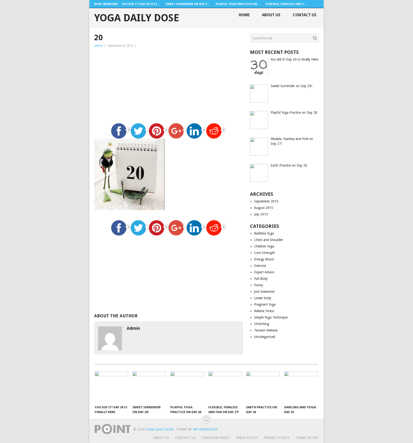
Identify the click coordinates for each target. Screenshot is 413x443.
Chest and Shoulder (268, 240)
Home (244, 15)
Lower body (262, 298)
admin (98, 45)
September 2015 (266, 201)
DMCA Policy (247, 438)
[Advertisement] (168, 84)
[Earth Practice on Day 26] (263, 387)
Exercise (260, 266)
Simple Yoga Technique (271, 317)
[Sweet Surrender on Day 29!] (149, 387)
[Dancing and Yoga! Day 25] (301, 387)
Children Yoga (264, 246)
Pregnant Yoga (265, 304)
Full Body (261, 278)
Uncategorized (264, 337)
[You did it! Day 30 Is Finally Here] (111, 387)
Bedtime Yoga (264, 233)
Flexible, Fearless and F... (286, 4)
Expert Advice (264, 272)
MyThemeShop (205, 429)
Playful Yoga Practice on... (237, 4)
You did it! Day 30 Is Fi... (140, 4)
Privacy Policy (276, 438)
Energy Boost (264, 259)
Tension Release (265, 330)
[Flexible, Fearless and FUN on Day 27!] (225, 387)
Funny (258, 285)
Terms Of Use (306, 438)
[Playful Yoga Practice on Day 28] (187, 387)
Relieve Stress (264, 311)
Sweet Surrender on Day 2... (187, 4)
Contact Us (304, 15)
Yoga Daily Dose (136, 18)
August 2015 (263, 208)
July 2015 (261, 214)
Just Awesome (264, 291)
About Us (271, 15)
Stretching (261, 324)
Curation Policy (215, 438)
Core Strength (264, 253)
